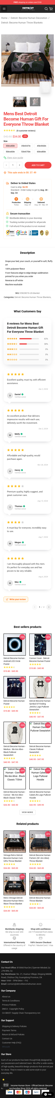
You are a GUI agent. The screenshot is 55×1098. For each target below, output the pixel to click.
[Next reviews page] (48, 607)
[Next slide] (49, 60)
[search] (46, 8)
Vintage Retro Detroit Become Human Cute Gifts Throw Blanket (13, 858)
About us (6, 996)
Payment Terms (9, 1030)
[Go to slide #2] (35, 102)
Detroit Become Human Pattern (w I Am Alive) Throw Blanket (39, 858)
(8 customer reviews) (25, 131)
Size (5, 141)
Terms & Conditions (11, 1001)
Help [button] (49, 1094)
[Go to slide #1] (20, 102)
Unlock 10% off (6, 1085)
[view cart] (51, 8)
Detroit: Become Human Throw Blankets (22, 22)
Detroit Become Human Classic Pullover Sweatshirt (39, 749)
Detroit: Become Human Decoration (29, 18)
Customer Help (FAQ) (11, 1042)
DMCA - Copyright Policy (13, 1009)
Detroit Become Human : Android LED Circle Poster (15, 661)
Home (4, 18)
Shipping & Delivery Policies (14, 1026)
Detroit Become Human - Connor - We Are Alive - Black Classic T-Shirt (15, 795)
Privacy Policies (9, 1005)
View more (27, 812)
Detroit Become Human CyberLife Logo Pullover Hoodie (40, 795)
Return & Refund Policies (13, 1034)
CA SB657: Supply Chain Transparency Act (21, 1013)
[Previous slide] (6, 60)
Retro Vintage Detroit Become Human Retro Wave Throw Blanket (13, 901)
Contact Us (7, 1038)
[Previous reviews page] (34, 607)
